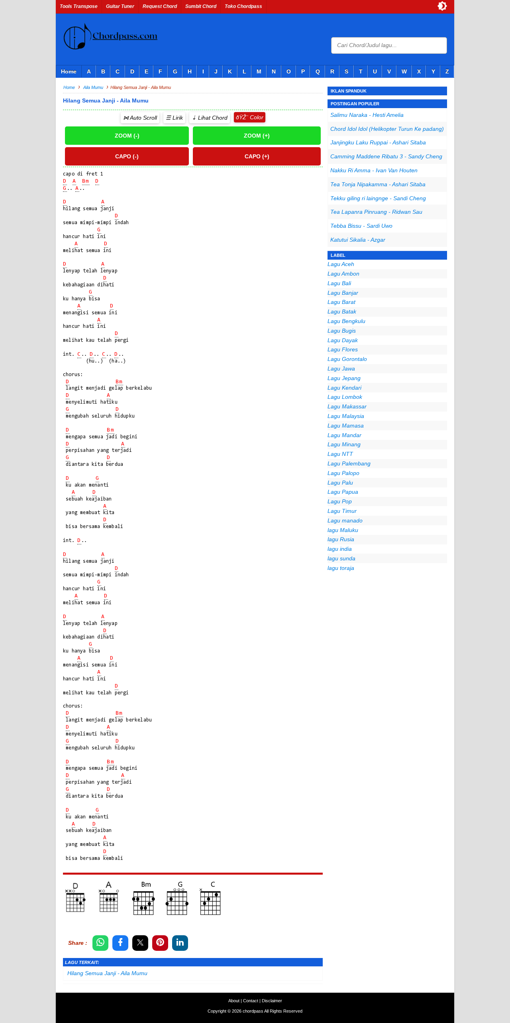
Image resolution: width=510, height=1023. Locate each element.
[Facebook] (120, 943)
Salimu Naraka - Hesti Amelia (367, 115)
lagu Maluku (343, 530)
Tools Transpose (79, 6)
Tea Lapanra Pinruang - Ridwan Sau (376, 212)
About (233, 1000)
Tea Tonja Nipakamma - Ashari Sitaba (378, 184)
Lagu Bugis (342, 330)
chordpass (253, 1011)
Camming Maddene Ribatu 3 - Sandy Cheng (386, 156)
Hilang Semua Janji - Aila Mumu (107, 973)
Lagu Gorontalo (347, 359)
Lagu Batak (342, 311)
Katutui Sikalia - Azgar (357, 240)
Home (68, 71)
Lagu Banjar (343, 293)
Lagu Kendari (344, 387)
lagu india (340, 549)
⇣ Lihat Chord (210, 117)
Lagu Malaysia (346, 416)
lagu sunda (341, 558)
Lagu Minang (344, 444)
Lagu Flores (343, 349)
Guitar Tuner (120, 6)
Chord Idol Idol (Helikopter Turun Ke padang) (387, 129)
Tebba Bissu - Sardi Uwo (361, 226)
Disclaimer (272, 1000)
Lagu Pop (340, 501)
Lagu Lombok (345, 397)
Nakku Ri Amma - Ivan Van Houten (374, 170)
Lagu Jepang (344, 378)
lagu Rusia (341, 539)
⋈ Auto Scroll (140, 117)
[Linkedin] (180, 943)
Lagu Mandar (344, 435)
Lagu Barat (341, 302)
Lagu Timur (342, 511)
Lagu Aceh (341, 264)
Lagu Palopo (343, 473)
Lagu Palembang (349, 463)
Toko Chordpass (243, 6)
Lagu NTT (340, 454)
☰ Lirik (174, 117)
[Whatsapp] (100, 943)
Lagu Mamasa (346, 425)
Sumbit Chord (200, 6)
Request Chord (160, 6)
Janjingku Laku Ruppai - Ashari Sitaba (378, 142)
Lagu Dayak (343, 340)
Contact (250, 1000)
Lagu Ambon (343, 273)
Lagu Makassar (347, 406)
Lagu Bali (339, 283)
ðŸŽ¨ (242, 117)
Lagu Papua (343, 492)
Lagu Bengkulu (346, 321)
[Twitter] (140, 943)
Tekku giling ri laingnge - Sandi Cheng (378, 198)
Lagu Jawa (341, 368)
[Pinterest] (160, 943)
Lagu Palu (340, 482)
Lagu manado (345, 520)
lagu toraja (341, 568)
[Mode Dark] (442, 6)
